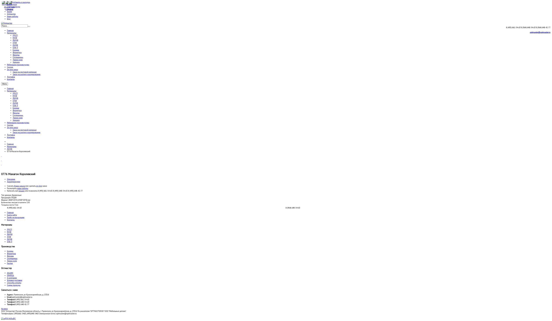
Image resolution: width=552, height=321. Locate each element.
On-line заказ (12, 127)
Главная (10, 88)
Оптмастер (11, 14)
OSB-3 (15, 105)
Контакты (11, 137)
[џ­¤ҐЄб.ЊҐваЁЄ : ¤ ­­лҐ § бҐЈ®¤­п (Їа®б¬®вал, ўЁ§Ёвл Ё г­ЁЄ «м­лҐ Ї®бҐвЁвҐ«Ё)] (8, 318)
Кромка (16, 108)
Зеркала (16, 120)
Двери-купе (18, 118)
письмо (22, 191)
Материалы (11, 91)
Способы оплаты (14, 283)
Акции (9, 11)
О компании (12, 278)
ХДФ (15, 100)
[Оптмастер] (6, 23)
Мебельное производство (18, 122)
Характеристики (13, 181)
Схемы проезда (13, 285)
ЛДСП (15, 93)
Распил (10, 263)
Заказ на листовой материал (25, 130)
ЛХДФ (15, 103)
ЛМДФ (15, 98)
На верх (4, 309)
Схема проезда (13, 6)
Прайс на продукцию (15, 217)
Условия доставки (14, 280)
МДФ (15, 96)
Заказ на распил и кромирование (26, 132)
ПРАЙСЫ (10, 275)
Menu (4, 84)
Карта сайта (12, 215)
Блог (9, 19)
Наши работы (12, 16)
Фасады (16, 113)
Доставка (11, 135)
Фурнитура (17, 110)
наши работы (22, 188)
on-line (39, 186)
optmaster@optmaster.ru (540, 32)
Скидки (10, 125)
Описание (11, 179)
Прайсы (10, 9)
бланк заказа (19, 186)
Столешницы (18, 115)
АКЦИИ (10, 273)
